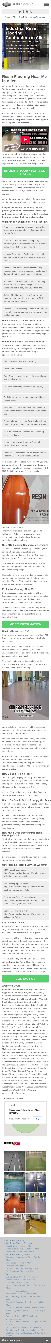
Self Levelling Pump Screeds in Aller (22, 1277)
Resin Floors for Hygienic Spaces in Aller (24, 1327)
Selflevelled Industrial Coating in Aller (22, 1249)
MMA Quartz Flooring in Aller (19, 1246)
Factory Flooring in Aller (16, 1265)
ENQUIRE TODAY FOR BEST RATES (25, 172)
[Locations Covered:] (3, 4)
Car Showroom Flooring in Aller (20, 1271)
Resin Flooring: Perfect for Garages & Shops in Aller (26, 1323)
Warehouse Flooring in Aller (18, 1263)
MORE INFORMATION (25, 624)
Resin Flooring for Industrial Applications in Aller (25, 1297)
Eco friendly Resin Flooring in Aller (21, 1294)
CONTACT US (25, 979)
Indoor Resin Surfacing (14, 1240)
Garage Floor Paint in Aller (18, 1282)
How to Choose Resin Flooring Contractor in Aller (25, 1286)
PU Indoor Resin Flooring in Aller (20, 1251)
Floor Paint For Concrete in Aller (20, 1279)
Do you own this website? (19, 1119)
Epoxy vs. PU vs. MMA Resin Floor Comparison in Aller (21, 1317)
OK (37, 1119)
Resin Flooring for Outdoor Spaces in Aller (25, 1308)
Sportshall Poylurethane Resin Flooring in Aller (24, 1258)
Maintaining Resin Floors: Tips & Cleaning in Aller (25, 1311)
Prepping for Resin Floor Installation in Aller (25, 1330)
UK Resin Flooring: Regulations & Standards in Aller (26, 1334)
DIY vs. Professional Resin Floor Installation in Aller (26, 1303)
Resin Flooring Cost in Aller (18, 1291)
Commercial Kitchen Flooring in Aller (22, 1268)
